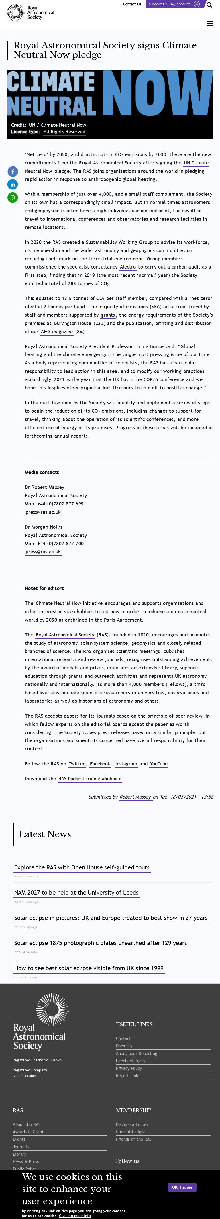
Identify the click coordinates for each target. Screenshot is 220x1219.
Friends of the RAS (134, 1139)
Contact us (132, 4)
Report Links (128, 1075)
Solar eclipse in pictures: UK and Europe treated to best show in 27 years (111, 918)
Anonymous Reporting (136, 1053)
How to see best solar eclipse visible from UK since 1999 (89, 968)
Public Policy (24, 1169)
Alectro (128, 267)
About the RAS (26, 1124)
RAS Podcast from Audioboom (89, 778)
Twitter (77, 764)
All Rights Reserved (64, 131)
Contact (123, 1038)
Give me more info (75, 1216)
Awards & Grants (29, 1131)
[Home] (32, 13)
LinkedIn (13, 182)
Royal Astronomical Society (65, 635)
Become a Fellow (132, 1124)
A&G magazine (57, 331)
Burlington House (72, 323)
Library (19, 1154)
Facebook (100, 764)
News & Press (26, 1161)
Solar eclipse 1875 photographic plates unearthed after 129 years (100, 943)
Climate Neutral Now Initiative (69, 603)
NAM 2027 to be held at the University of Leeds (76, 892)
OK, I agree (182, 1187)
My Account (180, 4)
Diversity (124, 1046)
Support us (158, 4)
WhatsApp (13, 195)
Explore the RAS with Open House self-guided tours (82, 867)
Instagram (126, 764)
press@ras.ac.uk (43, 512)
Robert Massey (135, 797)
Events (19, 1139)
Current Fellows (131, 1131)
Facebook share (13, 171)
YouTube (159, 764)
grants (108, 315)
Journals (21, 1146)
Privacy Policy (129, 1068)
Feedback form (130, 1060)
